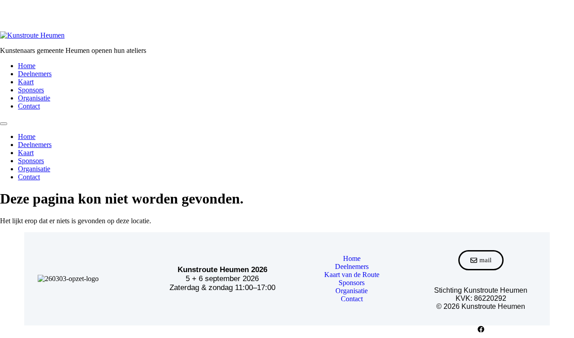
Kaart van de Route (351, 274)
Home (26, 65)
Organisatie (34, 98)
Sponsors (31, 90)
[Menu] (3, 123)
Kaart (26, 82)
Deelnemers (35, 74)
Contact (29, 106)
